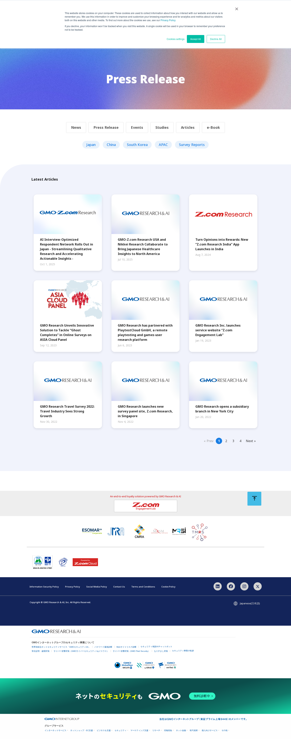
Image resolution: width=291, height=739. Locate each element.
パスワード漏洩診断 (103, 647)
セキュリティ (120, 730)
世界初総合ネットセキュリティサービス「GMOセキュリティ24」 (61, 647)
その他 (224, 730)
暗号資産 (194, 730)
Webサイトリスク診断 (126, 647)
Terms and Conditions (143, 587)
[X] (257, 586)
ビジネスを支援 (104, 730)
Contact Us (119, 587)
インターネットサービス (55, 730)
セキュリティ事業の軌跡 (183, 651)
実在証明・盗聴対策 (40, 651)
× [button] (236, 7)
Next (249, 441)
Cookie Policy (168, 587)
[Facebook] (231, 586)
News (76, 127)
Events (137, 127)
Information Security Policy (44, 587)
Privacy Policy (168, 20)
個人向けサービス (210, 730)
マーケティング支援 (139, 730)
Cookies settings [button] (175, 39)
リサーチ (156, 730)
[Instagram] (244, 586)
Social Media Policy (96, 587)
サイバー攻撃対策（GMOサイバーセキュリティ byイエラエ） (81, 651)
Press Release (106, 127)
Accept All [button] (195, 39)
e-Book (213, 127)
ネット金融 (181, 730)
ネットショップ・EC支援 (81, 730)
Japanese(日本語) (250, 603)
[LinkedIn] (217, 586)
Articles (188, 127)
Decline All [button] (216, 39)
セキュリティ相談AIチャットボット (156, 646)
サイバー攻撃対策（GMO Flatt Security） (131, 651)
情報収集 (168, 730)
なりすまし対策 (161, 651)
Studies (162, 127)
